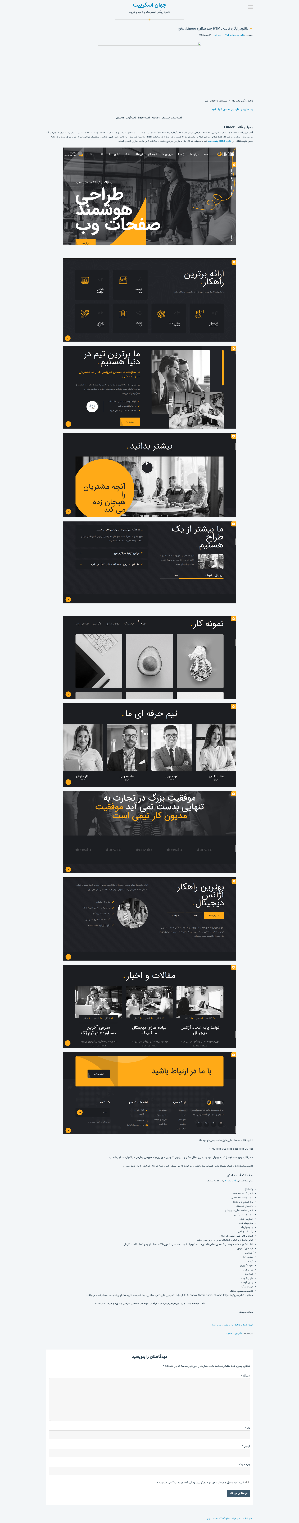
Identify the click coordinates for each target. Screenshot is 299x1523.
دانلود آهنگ (224, 1518)
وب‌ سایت (244, 1464)
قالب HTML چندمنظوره (219, 141)
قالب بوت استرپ (234, 1333)
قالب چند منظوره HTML (234, 35)
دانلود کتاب (248, 1518)
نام (247, 1428)
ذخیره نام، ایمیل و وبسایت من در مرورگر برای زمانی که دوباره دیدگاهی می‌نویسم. (201, 1482)
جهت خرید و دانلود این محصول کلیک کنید (232, 109)
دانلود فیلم (236, 1518)
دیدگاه (245, 1375)
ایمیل (246, 1446)
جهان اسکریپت (149, 5)
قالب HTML (230, 1181)
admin (218, 35)
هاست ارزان (212, 1518)
